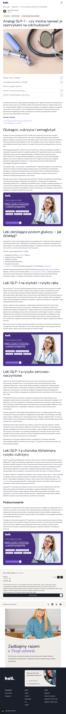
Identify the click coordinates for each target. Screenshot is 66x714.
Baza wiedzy (6, 7)
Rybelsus (21, 255)
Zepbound (47, 266)
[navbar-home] (8, 2)
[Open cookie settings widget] (3, 711)
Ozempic (51, 269)
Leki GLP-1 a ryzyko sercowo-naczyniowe (14, 90)
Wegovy (44, 271)
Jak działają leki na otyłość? (13, 123)
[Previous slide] (58, 577)
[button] (61, 2)
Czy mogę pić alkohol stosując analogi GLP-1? (18, 121)
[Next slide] (61, 577)
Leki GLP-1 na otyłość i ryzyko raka (12, 86)
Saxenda (32, 271)
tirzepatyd (8, 266)
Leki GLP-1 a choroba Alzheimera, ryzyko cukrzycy (16, 95)
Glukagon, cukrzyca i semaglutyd (12, 77)
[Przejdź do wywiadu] (33, 209)
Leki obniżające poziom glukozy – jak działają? (15, 82)
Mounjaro (38, 271)
